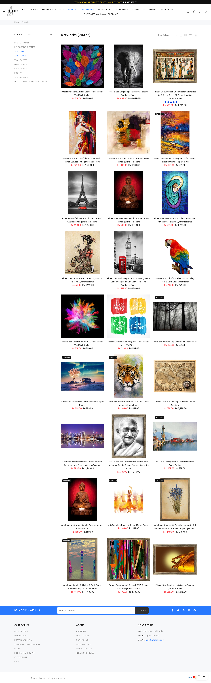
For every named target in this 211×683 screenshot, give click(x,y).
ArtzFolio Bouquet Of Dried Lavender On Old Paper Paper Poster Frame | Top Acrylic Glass (175, 526)
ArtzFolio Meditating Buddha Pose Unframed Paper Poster (82, 526)
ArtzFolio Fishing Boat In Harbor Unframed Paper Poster (175, 463)
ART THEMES (20, 56)
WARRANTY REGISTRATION (27, 644)
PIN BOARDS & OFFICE (24, 47)
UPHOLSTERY (20, 64)
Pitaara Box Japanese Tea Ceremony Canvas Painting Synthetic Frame (82, 280)
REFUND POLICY (83, 644)
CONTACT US (82, 640)
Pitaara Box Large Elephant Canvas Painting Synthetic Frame (128, 93)
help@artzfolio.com (155, 640)
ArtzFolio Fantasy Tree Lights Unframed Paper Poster (82, 403)
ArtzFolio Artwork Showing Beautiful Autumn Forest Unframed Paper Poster (175, 160)
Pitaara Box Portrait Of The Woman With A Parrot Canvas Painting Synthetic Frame (82, 160)
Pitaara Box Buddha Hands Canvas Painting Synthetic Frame (175, 586)
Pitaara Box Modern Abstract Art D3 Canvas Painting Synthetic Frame (129, 160)
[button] (171, 102)
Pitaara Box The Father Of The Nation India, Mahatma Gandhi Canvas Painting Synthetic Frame (129, 465)
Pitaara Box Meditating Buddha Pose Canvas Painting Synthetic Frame (128, 220)
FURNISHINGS (20, 69)
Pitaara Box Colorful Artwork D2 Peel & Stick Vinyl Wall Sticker (82, 343)
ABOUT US (81, 631)
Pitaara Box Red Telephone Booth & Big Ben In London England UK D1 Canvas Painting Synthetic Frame (128, 282)
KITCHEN (18, 73)
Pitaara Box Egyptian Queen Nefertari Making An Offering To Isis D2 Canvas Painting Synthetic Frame (175, 95)
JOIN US (142, 610)
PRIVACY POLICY (84, 649)
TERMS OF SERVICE (85, 653)
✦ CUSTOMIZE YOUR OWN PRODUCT (31, 81)
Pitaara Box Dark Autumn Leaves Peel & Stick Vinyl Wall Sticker (82, 93)
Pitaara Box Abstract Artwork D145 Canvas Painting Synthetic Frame (128, 586)
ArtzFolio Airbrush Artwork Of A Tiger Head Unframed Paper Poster (129, 403)
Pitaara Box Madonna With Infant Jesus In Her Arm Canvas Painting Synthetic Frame (175, 220)
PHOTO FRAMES (22, 43)
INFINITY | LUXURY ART (24, 653)
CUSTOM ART (20, 657)
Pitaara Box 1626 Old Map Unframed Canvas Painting (175, 403)
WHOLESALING (21, 636)
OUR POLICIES (82, 636)
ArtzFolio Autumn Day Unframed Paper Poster (175, 342)
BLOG (17, 649)
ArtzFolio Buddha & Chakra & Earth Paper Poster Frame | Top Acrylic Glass (82, 586)
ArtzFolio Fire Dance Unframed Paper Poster (128, 525)
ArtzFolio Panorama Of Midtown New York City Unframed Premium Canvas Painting (82, 463)
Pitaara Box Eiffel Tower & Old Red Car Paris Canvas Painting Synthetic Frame (82, 220)
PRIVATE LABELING (23, 640)
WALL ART (19, 51)
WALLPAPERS (20, 60)
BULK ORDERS (21, 631)
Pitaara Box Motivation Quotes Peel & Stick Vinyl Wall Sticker (128, 343)
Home (16, 22)
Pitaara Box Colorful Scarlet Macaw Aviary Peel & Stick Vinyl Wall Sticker (175, 280)
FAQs (16, 662)
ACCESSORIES (21, 77)
